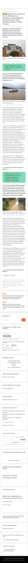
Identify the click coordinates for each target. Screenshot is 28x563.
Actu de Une (14, 280)
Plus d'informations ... (7, 501)
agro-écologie (9, 437)
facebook (7, 345)
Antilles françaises (5, 442)
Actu (9, 280)
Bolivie (22, 281)
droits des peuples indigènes (9, 282)
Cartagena (10, 442)
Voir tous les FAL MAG (8, 422)
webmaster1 (13, 11)
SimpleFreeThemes (12, 560)
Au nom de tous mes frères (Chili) (10, 540)
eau (8, 284)
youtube (18, 349)
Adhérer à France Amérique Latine (9, 477)
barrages (13, 437)
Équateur (20, 284)
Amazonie (17, 281)
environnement (13, 284)
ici (7, 169)
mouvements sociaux (20, 285)
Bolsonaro (17, 437)
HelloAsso (17, 460)
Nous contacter (6, 504)
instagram (9, 349)
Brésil (23, 439)
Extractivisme (20, 280)
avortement (4, 437)
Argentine (16, 442)
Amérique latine (11, 444)
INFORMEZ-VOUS (6, 281)
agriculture (20, 445)
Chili (22, 437)
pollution (5, 287)
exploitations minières (8, 285)
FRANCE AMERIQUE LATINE (18, 558)
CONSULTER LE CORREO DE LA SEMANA (10, 338)
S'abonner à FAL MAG (8, 425)
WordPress (23, 560)
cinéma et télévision (14, 445)
